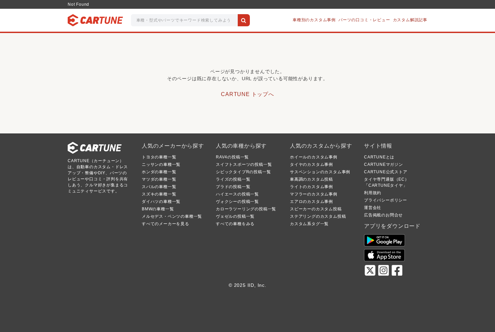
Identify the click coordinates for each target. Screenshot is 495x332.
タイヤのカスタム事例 (311, 164)
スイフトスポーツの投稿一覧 (244, 164)
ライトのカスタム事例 (311, 186)
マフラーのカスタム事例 (313, 194)
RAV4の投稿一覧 (232, 157)
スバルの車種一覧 (159, 186)
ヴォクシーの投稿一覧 (237, 201)
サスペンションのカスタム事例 (320, 172)
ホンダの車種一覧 (159, 172)
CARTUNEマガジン (383, 164)
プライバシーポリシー (385, 200)
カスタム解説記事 (410, 20)
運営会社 (372, 207)
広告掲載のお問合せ (383, 215)
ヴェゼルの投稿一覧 (235, 216)
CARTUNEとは (379, 157)
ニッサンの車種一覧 (161, 164)
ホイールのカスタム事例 (313, 157)
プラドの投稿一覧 (233, 186)
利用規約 (372, 192)
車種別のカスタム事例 (314, 20)
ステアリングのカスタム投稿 (318, 216)
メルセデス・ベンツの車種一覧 (172, 216)
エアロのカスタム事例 (311, 201)
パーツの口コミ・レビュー (364, 20)
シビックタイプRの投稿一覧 (243, 172)
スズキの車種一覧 (159, 194)
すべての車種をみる (235, 223)
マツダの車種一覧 (159, 179)
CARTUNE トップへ (247, 94)
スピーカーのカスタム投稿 (316, 209)
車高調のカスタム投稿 (311, 179)
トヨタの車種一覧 (159, 157)
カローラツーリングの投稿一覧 (246, 209)
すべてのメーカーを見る (165, 223)
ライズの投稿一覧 (233, 179)
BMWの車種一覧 (158, 209)
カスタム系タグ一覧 (309, 223)
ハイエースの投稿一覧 (237, 194)
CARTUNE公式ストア (385, 172)
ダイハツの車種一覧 (161, 201)
